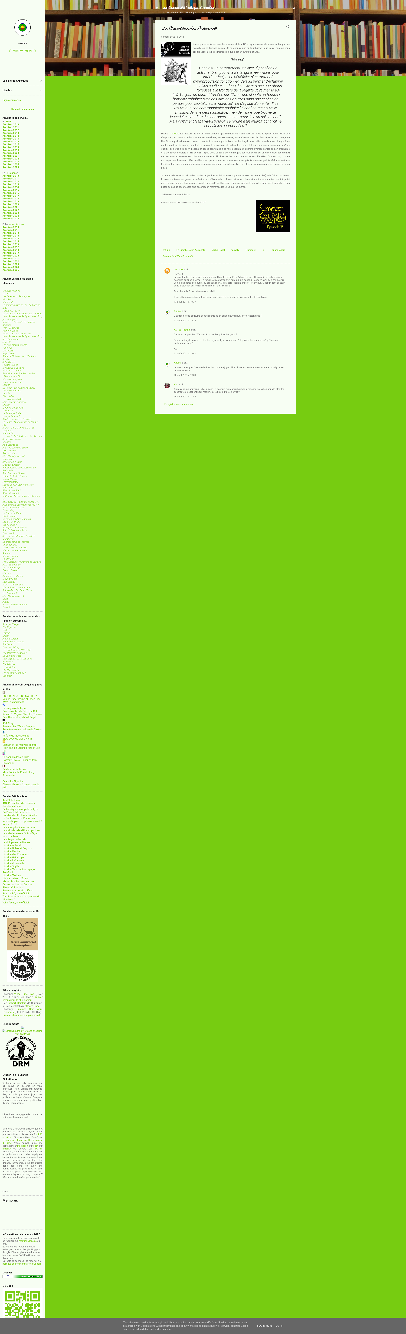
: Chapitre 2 (10, 593)
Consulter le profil (22, 51)
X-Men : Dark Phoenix (13, 584)
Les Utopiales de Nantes (16, 842)
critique (166, 250)
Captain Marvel (10, 570)
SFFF (8, 121)
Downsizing (8, 510)
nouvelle (235, 250)
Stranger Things (11, 624)
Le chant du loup (11, 567)
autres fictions (16, 224)
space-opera (278, 250)
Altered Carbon (10, 638)
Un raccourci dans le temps (17, 519)
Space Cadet (33, 1006)
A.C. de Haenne (182, 329)
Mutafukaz (8, 539)
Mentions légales (28, 1241)
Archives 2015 (11, 138)
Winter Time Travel (24, 994)
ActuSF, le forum (11, 800)
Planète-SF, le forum (14, 887)
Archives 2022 (11, 158)
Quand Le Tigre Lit (13, 781)
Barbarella (8, 470)
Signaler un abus (12, 100)
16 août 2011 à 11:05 (185, 396)
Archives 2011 (11, 127)
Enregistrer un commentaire (178, 404)
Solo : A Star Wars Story (15, 530)
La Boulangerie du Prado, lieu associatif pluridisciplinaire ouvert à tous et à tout (22, 821)
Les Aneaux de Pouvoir (14, 673)
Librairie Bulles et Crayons (17, 848)
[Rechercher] (294, 8)
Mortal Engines (10, 556)
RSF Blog (8, 723)
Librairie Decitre (11, 851)
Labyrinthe (8, 430)
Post (35, 1145)
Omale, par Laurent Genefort (18, 884)
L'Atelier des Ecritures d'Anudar (20, 815)
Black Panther (10, 516)
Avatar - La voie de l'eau (15, 604)
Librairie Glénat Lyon (14, 857)
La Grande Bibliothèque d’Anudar (188, 7)
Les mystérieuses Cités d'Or (17, 650)
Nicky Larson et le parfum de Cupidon (22, 561)
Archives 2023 (11, 161)
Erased (6, 633)
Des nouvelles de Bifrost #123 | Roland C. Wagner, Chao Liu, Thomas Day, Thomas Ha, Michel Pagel (22, 714)
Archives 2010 (11, 124)
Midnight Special (11, 464)
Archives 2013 (11, 133)
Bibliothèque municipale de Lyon (20, 809)
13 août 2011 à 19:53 (185, 375)
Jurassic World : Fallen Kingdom (19, 536)
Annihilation (8, 644)
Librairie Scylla (11, 866)
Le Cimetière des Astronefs (191, 250)
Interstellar (8, 433)
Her (4, 424)
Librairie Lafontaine (13, 860)
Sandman (7, 675)
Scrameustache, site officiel (18, 890)
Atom (9, 1137)
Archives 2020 (11, 153)
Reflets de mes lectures (16, 735)
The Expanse (9, 627)
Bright (6, 635)
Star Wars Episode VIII (14, 507)
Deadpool (7, 459)
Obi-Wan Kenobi (11, 670)
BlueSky (7, 1148)
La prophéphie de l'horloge (16, 541)
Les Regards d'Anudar (15, 839)
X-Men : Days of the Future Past (19, 427)
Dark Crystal (9, 581)
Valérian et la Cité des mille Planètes (21, 496)
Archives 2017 (11, 144)
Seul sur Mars (10, 453)
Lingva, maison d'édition (16, 878)
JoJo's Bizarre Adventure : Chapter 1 (21, 501)
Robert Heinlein (17, 1003)
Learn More (264, 1325)
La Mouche (8, 559)
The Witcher (9, 664)
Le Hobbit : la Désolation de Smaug (20, 422)
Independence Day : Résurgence (19, 467)
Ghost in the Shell (11, 490)
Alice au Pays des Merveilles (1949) (21, 504)
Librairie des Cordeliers (16, 854)
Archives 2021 (11, 155)
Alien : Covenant (11, 493)
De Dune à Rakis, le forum (17, 812)
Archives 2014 (11, 135)
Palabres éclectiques (14, 769)
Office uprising (10, 544)
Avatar (6, 601)
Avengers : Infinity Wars (14, 527)
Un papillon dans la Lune (16, 757)
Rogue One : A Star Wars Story (18, 484)
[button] (288, 27)
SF (264, 250)
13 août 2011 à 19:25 (185, 320)
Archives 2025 (11, 167)
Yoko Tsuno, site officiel (16, 902)
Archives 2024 (11, 164)
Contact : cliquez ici (22, 109)
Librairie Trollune (12, 875)
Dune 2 (6, 607)
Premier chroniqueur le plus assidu (23, 999)
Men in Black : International (16, 587)
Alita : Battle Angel (12, 564)
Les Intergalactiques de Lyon (19, 827)
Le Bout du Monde (12, 655)
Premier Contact (11, 481)
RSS (40, 1134)
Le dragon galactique (14, 708)
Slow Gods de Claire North (17, 738)
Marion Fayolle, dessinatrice (18, 881)
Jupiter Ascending (12, 439)
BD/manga (11, 173)
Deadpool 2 (8, 533)
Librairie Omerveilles (14, 863)
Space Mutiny (10, 524)
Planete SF (251, 250)
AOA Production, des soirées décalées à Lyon (19, 805)
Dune (5, 598)
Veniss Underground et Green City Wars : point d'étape (21, 701)
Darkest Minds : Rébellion (15, 547)
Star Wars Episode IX (13, 596)
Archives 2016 (11, 141)
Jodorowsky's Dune (12, 462)
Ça (4, 499)
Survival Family (10, 579)
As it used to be (10, 444)
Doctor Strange (10, 479)
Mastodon (22, 1145)
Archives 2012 (11, 130)
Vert (176, 384)
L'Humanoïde (9, 450)
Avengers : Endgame (13, 576)
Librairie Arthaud (12, 845)
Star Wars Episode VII (14, 456)
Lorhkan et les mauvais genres (19, 744)
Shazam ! (7, 573)
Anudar (177, 311)
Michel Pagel (218, 250)
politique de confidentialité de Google (22, 1263)
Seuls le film (9, 487)
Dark (5, 630)
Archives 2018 (11, 147)
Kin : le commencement (15, 550)
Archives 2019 (11, 150)
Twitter (38, 1148)
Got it (280, 1325)
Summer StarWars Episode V (178, 256)
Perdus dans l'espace (13, 641)
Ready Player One (12, 521)
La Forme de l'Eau (12, 513)
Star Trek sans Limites (14, 473)
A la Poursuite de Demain (15, 447)
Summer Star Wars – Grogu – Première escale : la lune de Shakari (22, 728)
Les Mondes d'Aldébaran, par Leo (21, 830)
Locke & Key (9, 667)
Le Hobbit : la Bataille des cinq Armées (22, 436)
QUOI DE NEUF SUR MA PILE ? (20, 696)
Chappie (7, 442)
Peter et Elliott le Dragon (15, 476)
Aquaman (7, 553)
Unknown (178, 269)
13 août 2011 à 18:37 (185, 301)
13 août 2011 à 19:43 (185, 353)
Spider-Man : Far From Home (17, 590)
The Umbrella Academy (15, 653)
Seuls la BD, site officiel (16, 893)
